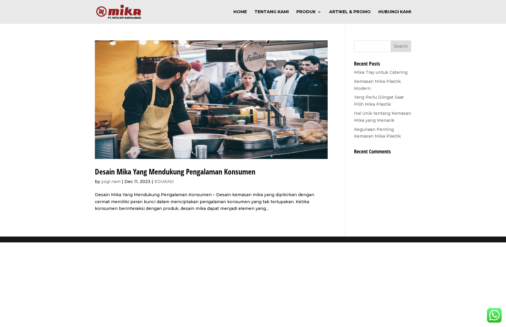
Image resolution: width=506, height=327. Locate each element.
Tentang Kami (271, 12)
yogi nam (111, 181)
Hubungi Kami (394, 12)
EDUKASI (164, 181)
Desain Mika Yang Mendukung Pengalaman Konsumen (175, 171)
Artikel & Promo (350, 12)
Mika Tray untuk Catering (381, 72)
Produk (306, 12)
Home (240, 12)
